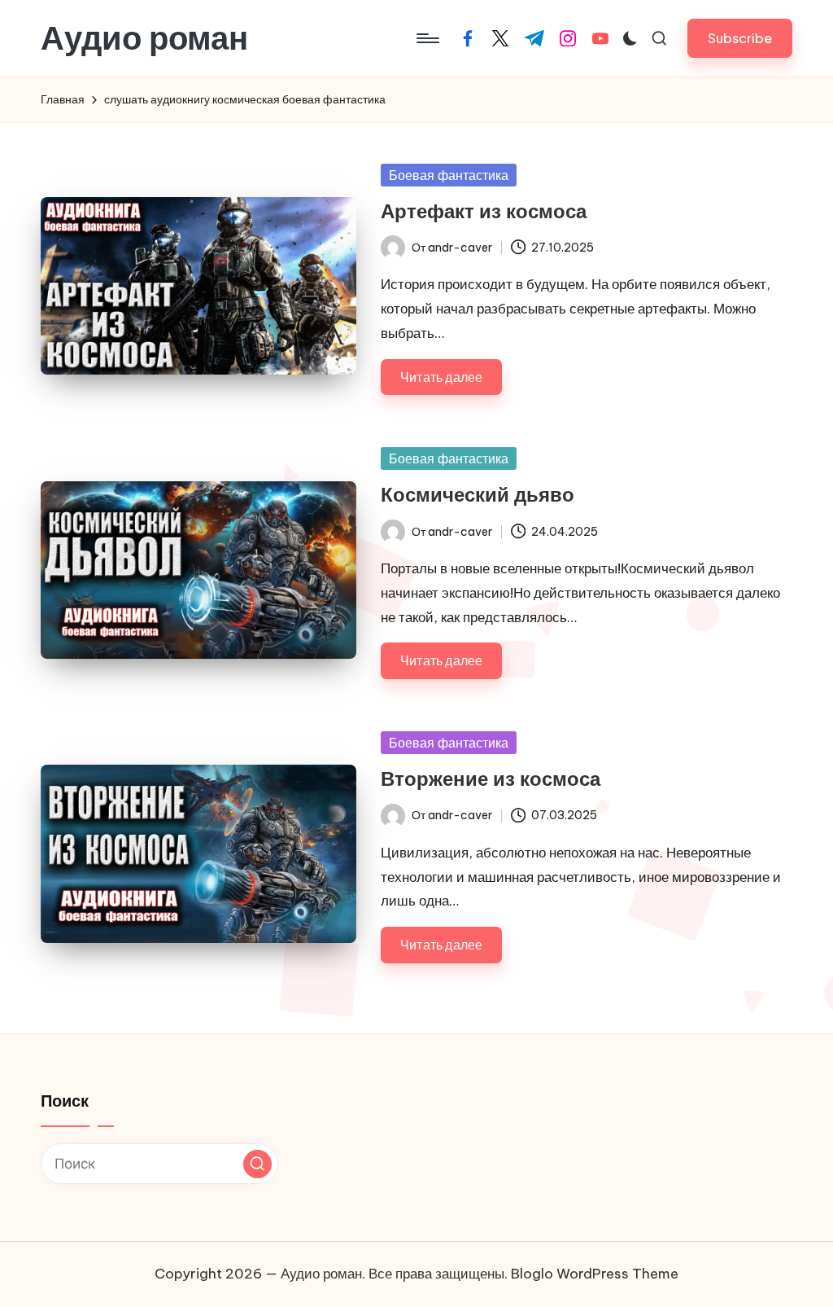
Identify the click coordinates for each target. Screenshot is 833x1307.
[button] (739, 38)
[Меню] (426, 38)
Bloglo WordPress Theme (594, 1274)
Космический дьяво (477, 494)
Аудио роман (144, 38)
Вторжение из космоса (490, 778)
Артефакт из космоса (484, 211)
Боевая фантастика (448, 175)
